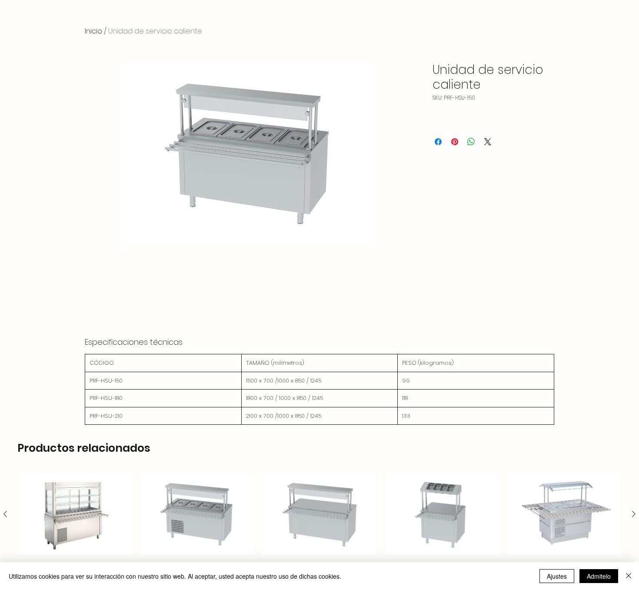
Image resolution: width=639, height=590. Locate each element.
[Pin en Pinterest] (454, 142)
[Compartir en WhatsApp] (471, 142)
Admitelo (599, 576)
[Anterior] (5, 514)
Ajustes (557, 576)
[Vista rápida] (75, 514)
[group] (319, 527)
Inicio (93, 31)
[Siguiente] (634, 514)
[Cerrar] (628, 576)
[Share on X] (488, 142)
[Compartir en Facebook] (438, 142)
